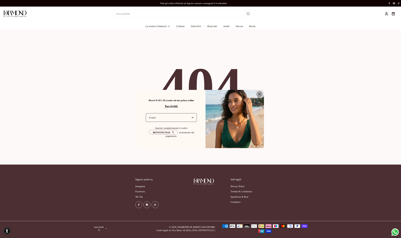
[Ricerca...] (248, 13)
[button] (7, 231)
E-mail (152, 117)
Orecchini (196, 26)
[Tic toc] (398, 3)
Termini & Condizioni (241, 191)
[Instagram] (394, 3)
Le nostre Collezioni (156, 26)
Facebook (140, 191)
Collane (180, 26)
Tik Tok (139, 196)
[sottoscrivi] (193, 117)
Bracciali (212, 26)
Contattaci (235, 202)
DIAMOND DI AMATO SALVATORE (196, 227)
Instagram (140, 186)
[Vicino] (259, 94)
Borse (252, 26)
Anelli (226, 26)
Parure (239, 26)
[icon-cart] (393, 13)
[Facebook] (389, 3)
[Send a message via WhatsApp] (395, 232)
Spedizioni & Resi (239, 196)
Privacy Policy (238, 186)
